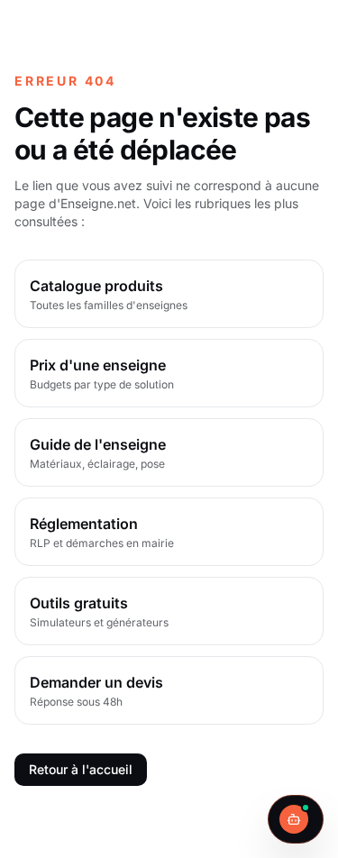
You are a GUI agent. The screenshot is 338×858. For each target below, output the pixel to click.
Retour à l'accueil (80, 769)
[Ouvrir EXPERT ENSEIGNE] (296, 819)
